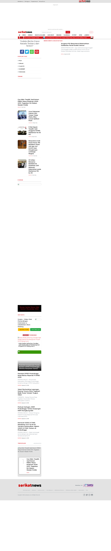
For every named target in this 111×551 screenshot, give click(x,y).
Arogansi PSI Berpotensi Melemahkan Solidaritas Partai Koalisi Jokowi (75, 44)
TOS (87, 498)
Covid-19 (21, 66)
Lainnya (86, 35)
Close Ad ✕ (55, 4)
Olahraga (67, 35)
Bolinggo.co (27, 1)
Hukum (30, 122)
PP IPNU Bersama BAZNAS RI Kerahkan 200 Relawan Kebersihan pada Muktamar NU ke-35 (35, 166)
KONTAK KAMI (41, 498)
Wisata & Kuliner (40, 35)
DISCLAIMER (81, 498)
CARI (68, 32)
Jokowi (20, 63)
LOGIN (91, 32)
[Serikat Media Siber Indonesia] (88, 493)
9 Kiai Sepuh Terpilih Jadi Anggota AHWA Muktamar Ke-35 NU (35, 130)
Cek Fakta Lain (35, 329)
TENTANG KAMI (26, 498)
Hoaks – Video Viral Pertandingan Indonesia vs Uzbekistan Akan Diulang (25, 322)
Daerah (30, 35)
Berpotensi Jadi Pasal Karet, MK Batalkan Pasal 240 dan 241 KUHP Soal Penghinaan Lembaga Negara (34, 147)
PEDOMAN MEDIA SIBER (71, 498)
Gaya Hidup (50, 35)
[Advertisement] (55, 17)
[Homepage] (19, 35)
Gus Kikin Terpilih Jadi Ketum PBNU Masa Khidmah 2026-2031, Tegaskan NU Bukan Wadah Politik (28, 102)
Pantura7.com (42, 1)
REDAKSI (34, 498)
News (24, 35)
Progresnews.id (34, 1)
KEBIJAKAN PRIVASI (59, 498)
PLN (20, 60)
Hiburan (58, 35)
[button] (19, 248)
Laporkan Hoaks (24, 329)
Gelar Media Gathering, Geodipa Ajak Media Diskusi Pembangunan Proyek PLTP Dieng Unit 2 (29, 345)
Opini (80, 35)
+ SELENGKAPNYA (37, 451)
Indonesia (21, 72)
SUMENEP (21, 69)
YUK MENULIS (49, 498)
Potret (74, 35)
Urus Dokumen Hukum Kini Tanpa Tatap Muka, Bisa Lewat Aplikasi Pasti (34, 116)
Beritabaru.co (20, 1)
